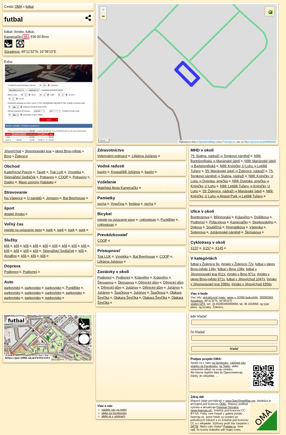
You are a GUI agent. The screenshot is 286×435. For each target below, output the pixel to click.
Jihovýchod (12, 151)
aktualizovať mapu (214, 297)
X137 (194, 248)
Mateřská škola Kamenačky (117, 188)
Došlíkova (261, 217)
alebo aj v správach (113, 416)
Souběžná (214, 227)
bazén (102, 172)
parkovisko (12, 288)
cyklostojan (147, 219)
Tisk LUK (56, 172)
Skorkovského (262, 222)
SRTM (194, 426)
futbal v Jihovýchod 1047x (246, 279)
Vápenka (256, 227)
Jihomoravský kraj (38, 151)
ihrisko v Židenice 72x (237, 264)
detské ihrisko (14, 214)
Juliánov (132, 287)
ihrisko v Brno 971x (241, 274)
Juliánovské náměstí (225, 232)
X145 (219, 248)
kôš (6, 246)
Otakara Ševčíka (126, 297)
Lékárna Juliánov (144, 156)
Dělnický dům (148, 282)
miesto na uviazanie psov (23, 230)
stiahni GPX (198, 304)
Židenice (21, 156)
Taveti (41, 172)
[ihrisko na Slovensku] (9, 44)
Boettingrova (200, 217)
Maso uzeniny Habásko (36, 182)
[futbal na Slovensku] (21, 44)
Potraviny (47, 177)
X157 (207, 248)
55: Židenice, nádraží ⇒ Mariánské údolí (232, 191)
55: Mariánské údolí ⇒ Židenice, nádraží (234, 171)
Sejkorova (198, 232)
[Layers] (269, 11)
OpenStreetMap (207, 141)
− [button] (103, 16)
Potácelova (217, 222)
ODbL (222, 403)
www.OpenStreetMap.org (240, 400)
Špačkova (121, 292)
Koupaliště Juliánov (125, 172)
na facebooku (220, 362)
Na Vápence (13, 198)
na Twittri (224, 366)
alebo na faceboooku (114, 413)
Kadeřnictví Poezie (18, 172)
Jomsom (52, 198)
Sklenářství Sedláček (20, 177)
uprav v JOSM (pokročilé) (242, 297)
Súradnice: (12, 51)
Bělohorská (222, 217)
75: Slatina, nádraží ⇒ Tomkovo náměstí (220, 156)
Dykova (196, 227)
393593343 (266, 297)
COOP (63, 177)
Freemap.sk (229, 141)
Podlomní (11, 272)
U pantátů (34, 198)
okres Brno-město (68, 151)
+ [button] (103, 9)
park (49, 230)
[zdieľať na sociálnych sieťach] (88, 17)
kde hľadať (199, 316)
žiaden (9, 182)
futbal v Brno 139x (231, 269)
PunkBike (73, 288)
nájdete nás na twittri (114, 409)
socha (101, 204)
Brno (7, 156)
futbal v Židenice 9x (205, 264)
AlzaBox (10, 256)
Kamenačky (16, 37)
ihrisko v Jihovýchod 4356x (252, 284)
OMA (18, 6)
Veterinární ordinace (112, 156)
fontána (134, 204)
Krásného (142, 277)
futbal (30, 6)
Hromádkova (235, 227)
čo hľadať (198, 332)
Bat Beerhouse (74, 198)
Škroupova (105, 282)
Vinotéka (74, 172)
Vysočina (117, 204)
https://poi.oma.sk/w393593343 (260, 141)
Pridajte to (229, 426)
